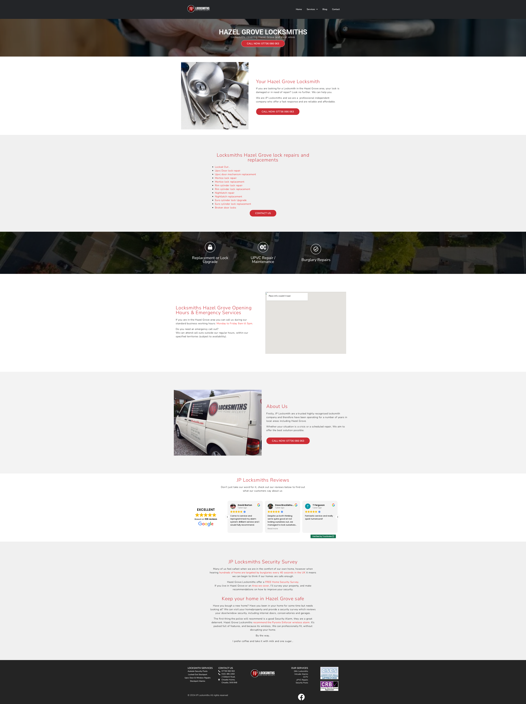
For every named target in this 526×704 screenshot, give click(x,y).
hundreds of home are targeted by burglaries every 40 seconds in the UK (262, 572)
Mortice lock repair (226, 178)
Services (311, 9)
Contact (336, 9)
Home (299, 9)
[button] (312, 9)
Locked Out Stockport (197, 674)
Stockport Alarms (197, 681)
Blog (324, 9)
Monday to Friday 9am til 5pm (234, 323)
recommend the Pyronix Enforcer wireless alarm (281, 622)
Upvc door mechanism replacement (235, 174)
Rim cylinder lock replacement (232, 189)
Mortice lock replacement (229, 181)
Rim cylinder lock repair (229, 185)
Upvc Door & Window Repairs (198, 677)
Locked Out (222, 167)
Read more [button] (236, 528)
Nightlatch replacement (228, 196)
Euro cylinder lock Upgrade (231, 200)
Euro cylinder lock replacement (233, 204)
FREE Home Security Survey (281, 582)
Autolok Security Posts (198, 671)
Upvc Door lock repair (228, 170)
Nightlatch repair (225, 192)
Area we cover (260, 585)
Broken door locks (225, 207)
